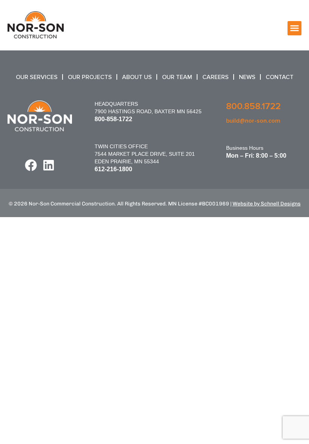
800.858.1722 (253, 106)
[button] (295, 28)
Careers (215, 77)
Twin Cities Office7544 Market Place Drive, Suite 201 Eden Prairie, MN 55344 (145, 153)
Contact (280, 77)
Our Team (177, 77)
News (247, 77)
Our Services (37, 77)
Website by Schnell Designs (267, 204)
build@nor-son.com (253, 121)
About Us (137, 77)
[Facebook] (31, 165)
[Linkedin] (49, 165)
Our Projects (90, 77)
